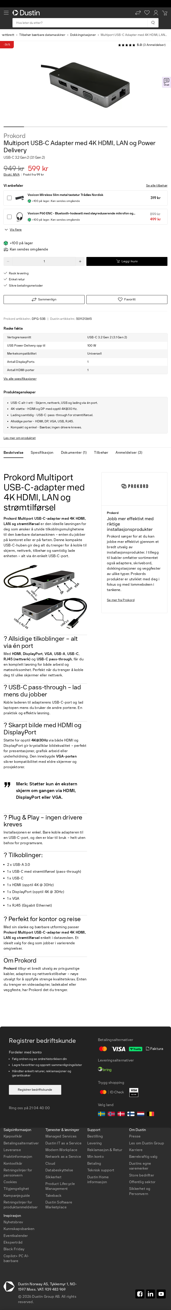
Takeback (53, 1195)
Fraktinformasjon (18, 1156)
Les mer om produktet (20, 438)
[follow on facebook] (139, 1293)
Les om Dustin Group (146, 1143)
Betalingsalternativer (21, 1143)
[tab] (15, 453)
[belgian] (150, 1114)
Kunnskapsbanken (19, 1229)
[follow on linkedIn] (150, 1293)
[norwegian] (111, 1114)
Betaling (94, 1163)
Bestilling (95, 1136)
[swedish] (101, 1114)
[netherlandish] (140, 1114)
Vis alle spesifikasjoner (20, 379)
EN (14, 1098)
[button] (138, 12)
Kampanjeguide (17, 1195)
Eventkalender (16, 1236)
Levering (94, 1143)
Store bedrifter (141, 1175)
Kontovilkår (13, 1163)
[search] (152, 22)
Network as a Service (63, 1156)
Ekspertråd (13, 1242)
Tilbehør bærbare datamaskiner (42, 35)
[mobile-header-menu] (6, 12)
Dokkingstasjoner (83, 35)
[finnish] (130, 1114)
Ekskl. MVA (12, 174)
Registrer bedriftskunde (35, 1090)
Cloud (50, 1163)
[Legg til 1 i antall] (80, 261)
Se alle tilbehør (156, 185)
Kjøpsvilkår (13, 1136)
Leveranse (12, 1150)
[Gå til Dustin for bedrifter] (26, 12)
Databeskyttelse (59, 1170)
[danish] (121, 1114)
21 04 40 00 (39, 1108)
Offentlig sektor (142, 1182)
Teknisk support (100, 1170)
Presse (134, 1136)
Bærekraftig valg (143, 1156)
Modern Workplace (61, 1150)
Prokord (15, 136)
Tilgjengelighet (16, 1189)
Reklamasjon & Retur (104, 1150)
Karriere (136, 1150)
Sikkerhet (53, 1177)
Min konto (95, 1156)
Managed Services (61, 1136)
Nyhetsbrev (13, 1222)
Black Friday (14, 1249)
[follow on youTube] (161, 1293)
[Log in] (156, 12)
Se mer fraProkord (120, 600)
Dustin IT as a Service (63, 1143)
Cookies (10, 1182)
